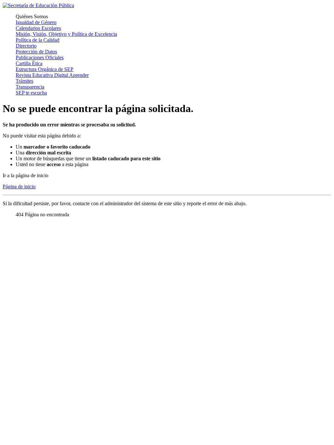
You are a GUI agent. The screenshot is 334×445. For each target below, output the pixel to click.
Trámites (24, 81)
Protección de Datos (36, 51)
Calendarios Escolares (38, 28)
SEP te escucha (31, 92)
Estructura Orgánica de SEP (44, 69)
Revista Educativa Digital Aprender (52, 75)
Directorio (26, 46)
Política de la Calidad (37, 40)
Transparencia (30, 87)
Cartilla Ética (29, 63)
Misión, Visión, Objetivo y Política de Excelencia (66, 34)
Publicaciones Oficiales (40, 57)
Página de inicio (19, 186)
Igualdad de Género (36, 22)
